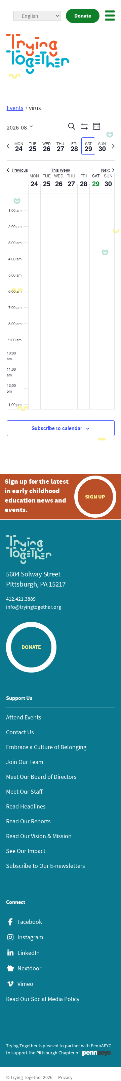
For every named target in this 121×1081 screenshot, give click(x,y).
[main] (60, 278)
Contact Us (20, 732)
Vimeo (25, 984)
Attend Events (23, 717)
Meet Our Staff (24, 791)
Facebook (29, 922)
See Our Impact (25, 851)
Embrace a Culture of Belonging (46, 747)
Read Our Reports (28, 821)
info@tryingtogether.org (33, 606)
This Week (60, 170)
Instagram (30, 937)
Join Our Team (24, 762)
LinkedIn (28, 953)
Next (105, 170)
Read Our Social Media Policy (42, 999)
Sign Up (95, 496)
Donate (82, 15)
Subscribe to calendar (57, 428)
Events (15, 108)
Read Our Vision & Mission (39, 836)
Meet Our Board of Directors (41, 776)
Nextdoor (29, 968)
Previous (20, 170)
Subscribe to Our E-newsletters (45, 866)
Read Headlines (26, 806)
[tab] (19, 146)
